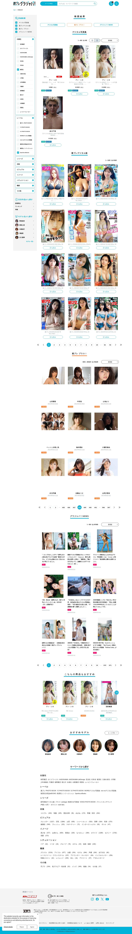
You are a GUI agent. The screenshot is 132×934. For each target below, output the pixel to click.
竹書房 (22, 86)
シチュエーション (22, 180)
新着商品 (18, 203)
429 (85, 507)
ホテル (77, 844)
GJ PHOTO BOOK (25, 131)
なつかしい (83, 833)
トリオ (55, 844)
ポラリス (54, 805)
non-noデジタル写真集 (26, 140)
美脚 (98, 821)
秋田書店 (22, 44)
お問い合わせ (100, 923)
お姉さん (58, 833)
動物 (87, 866)
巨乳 (61, 821)
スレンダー (48, 821)
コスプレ (47, 813)
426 (69, 507)
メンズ (77, 866)
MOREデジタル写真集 (25, 135)
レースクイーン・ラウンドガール (55, 855)
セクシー (111, 833)
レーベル (20, 118)
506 (103, 507)
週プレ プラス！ (24, 29)
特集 (16, 209)
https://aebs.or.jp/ (38, 912)
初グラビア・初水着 (61, 866)
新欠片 (22, 95)
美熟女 (70, 833)
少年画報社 (23, 82)
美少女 (46, 833)
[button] (117, 693)
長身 (108, 821)
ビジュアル (20, 169)
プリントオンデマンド (104, 802)
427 (74, 507)
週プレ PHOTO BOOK (26, 123)
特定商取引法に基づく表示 (57, 923)
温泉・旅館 (90, 844)
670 (105, 665)
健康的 (46, 824)
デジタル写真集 (24, 22)
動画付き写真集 (73, 802)
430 (90, 507)
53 (110, 345)
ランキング (18, 206)
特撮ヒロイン (48, 858)
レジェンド (63, 858)
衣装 (18, 164)
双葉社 (22, 107)
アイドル (60, 852)
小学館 (22, 78)
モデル (82, 852)
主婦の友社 (23, 73)
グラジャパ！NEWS (25, 32)
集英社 (22, 69)
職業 (18, 185)
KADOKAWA (23, 52)
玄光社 (22, 61)
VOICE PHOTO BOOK (88, 802)
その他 (19, 191)
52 (105, 345)
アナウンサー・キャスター (82, 855)
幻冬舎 (22, 65)
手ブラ (46, 866)
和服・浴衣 (94, 813)
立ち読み (79, 94)
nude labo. (61, 805)
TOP (14, 10)
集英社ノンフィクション (26, 148)
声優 (93, 852)
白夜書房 (22, 103)
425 (63, 507)
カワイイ (97, 833)
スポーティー (73, 824)
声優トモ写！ (45, 805)
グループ (66, 844)
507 (109, 507)
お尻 (71, 821)
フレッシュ (59, 824)
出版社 (19, 39)
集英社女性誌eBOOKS (26, 144)
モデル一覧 (29, 241)
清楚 (45, 835)
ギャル (106, 824)
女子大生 (104, 852)
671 (110, 665)
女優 (72, 852)
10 (97, 345)
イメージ (20, 175)
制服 (58, 813)
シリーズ (20, 159)
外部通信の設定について (74, 923)
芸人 (74, 858)
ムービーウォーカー (25, 111)
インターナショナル (91, 824)
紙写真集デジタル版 (48, 802)
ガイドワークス (24, 48)
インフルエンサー (104, 855)
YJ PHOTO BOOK (25, 127)
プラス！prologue (61, 802)
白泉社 (22, 99)
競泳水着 (69, 813)
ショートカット (85, 821)
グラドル (47, 852)
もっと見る (112, 733)
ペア (45, 844)
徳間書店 (22, 90)
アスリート (86, 858)
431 (95, 507)
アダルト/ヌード (98, 858)
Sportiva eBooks (24, 152)
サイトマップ (110, 923)
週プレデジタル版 (24, 25)
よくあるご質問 (89, 923)
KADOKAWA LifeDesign (26, 56)
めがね (81, 813)
